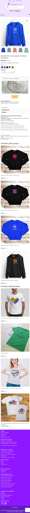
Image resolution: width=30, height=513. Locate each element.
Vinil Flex (3, 472)
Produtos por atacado (6, 452)
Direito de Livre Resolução (7, 485)
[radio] (2, 67)
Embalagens (4, 455)
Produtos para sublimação (7, 451)
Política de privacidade (6, 480)
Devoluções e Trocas (6, 477)
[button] (27, 21)
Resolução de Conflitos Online (8, 483)
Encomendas (4, 434)
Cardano (11, 138)
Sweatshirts (20, 136)
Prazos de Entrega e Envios (7, 475)
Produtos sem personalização (8, 454)
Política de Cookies (5, 482)
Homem (12, 136)
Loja (13, 0)
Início (10, 0)
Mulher (16, 136)
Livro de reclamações (6, 486)
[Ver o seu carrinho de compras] (29, 14)
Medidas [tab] (4, 112)
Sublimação (3, 470)
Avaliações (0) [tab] (5, 110)
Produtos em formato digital (7, 457)
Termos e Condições (6, 478)
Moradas (3, 435)
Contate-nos (18, 0)
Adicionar (14, 96)
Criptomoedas (7, 119)
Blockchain (7, 138)
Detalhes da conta (5, 437)
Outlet (2, 462)
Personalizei (6, 139)
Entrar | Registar (15, 11)
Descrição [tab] (4, 107)
